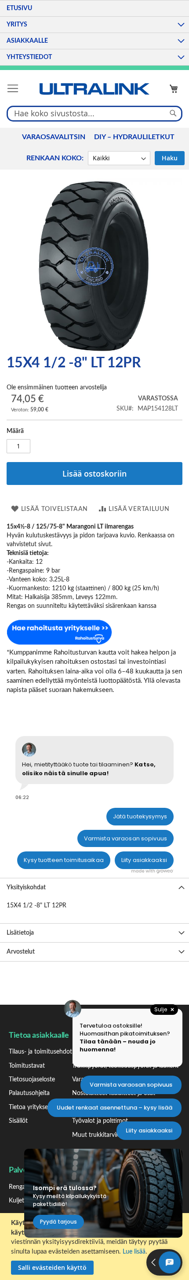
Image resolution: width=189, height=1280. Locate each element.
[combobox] (94, 113)
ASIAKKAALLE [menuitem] (27, 41)
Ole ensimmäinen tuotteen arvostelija (57, 388)
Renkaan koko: (55, 158)
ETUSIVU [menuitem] (19, 8)
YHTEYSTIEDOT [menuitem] (29, 57)
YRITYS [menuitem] (17, 25)
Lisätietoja (20, 933)
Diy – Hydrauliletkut (134, 137)
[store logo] (94, 89)
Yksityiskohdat (26, 887)
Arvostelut (21, 952)
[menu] (94, 33)
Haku (170, 158)
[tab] (94, 887)
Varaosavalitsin (53, 137)
